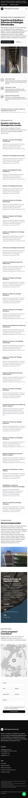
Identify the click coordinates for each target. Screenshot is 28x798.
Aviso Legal (3, 763)
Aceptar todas (4, 4)
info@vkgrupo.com (5, 755)
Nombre (5, 682)
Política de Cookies (5, 765)
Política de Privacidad (17, 707)
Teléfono (17, 688)
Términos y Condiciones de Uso (11, 708)
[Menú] (26, 9)
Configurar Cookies (5, 772)
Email (4, 688)
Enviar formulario (14, 711)
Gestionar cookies (14, 4)
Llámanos (18, 41)
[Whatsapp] (24, 794)
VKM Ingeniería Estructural (11, 8)
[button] (14, 660)
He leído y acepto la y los (14, 708)
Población (17, 694)
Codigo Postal (6, 694)
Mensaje (5, 700)
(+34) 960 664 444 (5, 753)
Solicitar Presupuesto (7, 41)
